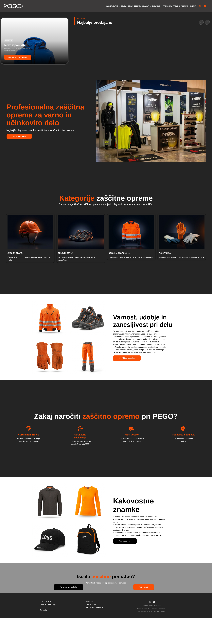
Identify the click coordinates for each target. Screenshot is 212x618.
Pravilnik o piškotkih (158, 609)
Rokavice (156, 6)
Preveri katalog (18, 57)
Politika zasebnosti (143, 609)
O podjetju (183, 6)
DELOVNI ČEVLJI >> (67, 253)
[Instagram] (200, 6)
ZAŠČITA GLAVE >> (16, 253)
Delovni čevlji (127, 6)
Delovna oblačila (141, 6)
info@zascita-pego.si (94, 607)
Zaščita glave (112, 6)
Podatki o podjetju (160, 611)
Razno (175, 6)
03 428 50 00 (91, 604)
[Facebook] (205, 6)
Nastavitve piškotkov (145, 611)
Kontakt (193, 6)
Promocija (167, 6)
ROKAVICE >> (165, 253)
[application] (119, 6)
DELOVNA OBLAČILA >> (119, 253)
